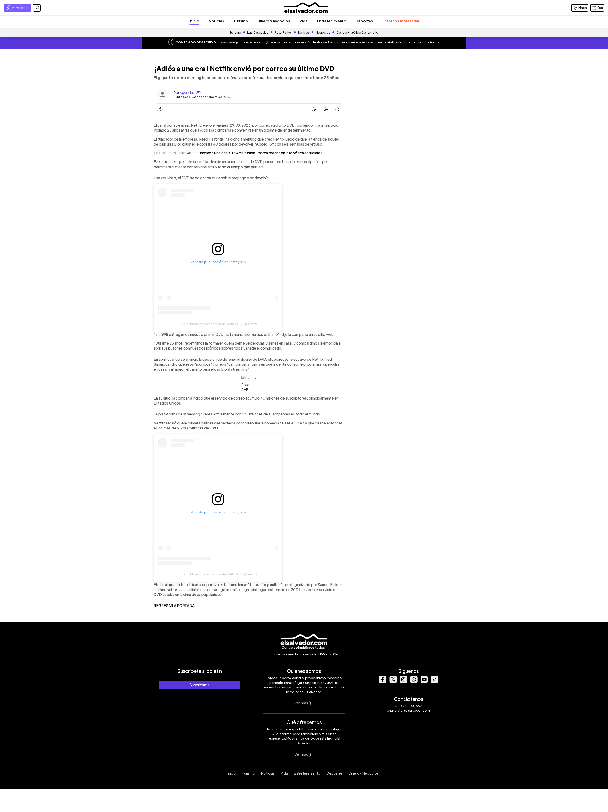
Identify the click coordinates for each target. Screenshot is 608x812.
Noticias (216, 20)
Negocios (323, 32)
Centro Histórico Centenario (357, 32)
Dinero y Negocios (364, 773)
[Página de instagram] (403, 681)
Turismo (240, 20)
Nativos (303, 32)
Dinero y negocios (273, 20)
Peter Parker (283, 32)
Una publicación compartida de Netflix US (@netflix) (218, 324)
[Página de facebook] (382, 681)
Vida (303, 20)
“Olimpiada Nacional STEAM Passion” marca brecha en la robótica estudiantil (258, 153)
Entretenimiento (331, 20)
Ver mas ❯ (303, 703)
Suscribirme (199, 684)
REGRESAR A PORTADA (174, 605)
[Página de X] (393, 681)
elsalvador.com (327, 42)
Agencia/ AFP (190, 92)
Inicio (194, 20)
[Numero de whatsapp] (414, 681)
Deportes (364, 20)
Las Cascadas (257, 32)
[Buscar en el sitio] (37, 8)
